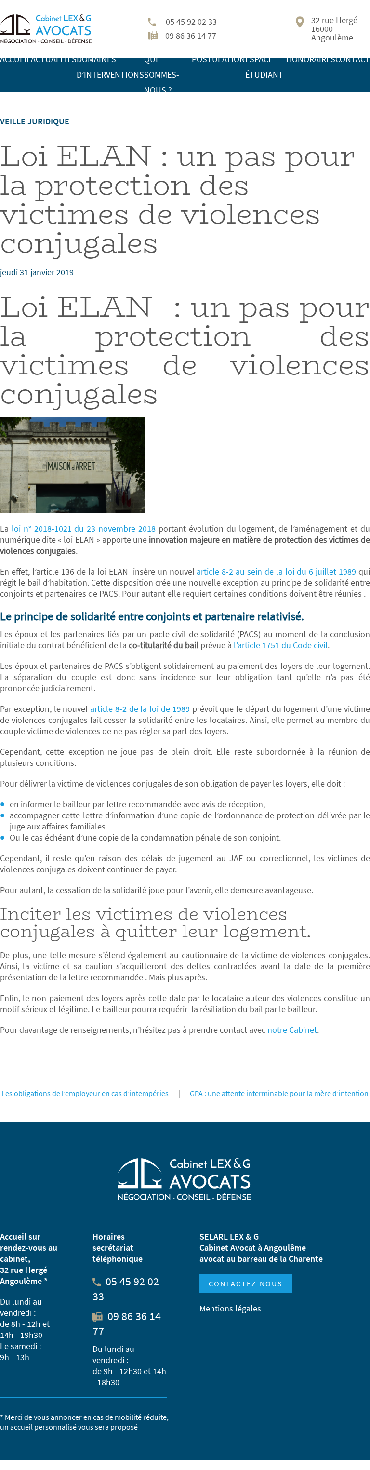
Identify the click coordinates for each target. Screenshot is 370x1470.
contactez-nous (246, 1283)
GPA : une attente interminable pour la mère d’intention (279, 1093)
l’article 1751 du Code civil (281, 645)
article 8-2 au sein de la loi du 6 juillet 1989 (276, 571)
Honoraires (310, 59)
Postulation (218, 59)
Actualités (54, 59)
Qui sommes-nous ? (161, 74)
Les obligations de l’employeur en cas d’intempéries (85, 1093)
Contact (352, 59)
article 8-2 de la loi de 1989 (140, 708)
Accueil (15, 59)
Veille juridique (34, 121)
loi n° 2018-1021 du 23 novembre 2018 (84, 528)
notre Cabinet (292, 1029)
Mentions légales (230, 1308)
